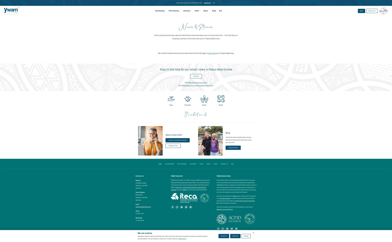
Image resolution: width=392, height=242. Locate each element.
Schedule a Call (173, 146)
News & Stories (233, 147)
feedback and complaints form (225, 209)
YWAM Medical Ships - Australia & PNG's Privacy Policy (197, 85)
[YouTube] (181, 207)
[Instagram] (177, 207)
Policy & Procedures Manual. (190, 187)
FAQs (234, 196)
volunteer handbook (225, 198)
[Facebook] (172, 207)
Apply (361, 11)
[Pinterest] (190, 207)
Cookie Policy (182, 239)
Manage (246, 236)
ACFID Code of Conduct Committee (245, 201)
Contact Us (207, 3)
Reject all (235, 236)
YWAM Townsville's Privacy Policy (197, 82)
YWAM (184, 190)
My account (372, 11)
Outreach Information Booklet (178, 140)
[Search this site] (214, 2)
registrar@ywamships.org (143, 207)
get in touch (213, 53)
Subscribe (196, 76)
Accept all (224, 236)
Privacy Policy (178, 187)
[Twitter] (186, 207)
